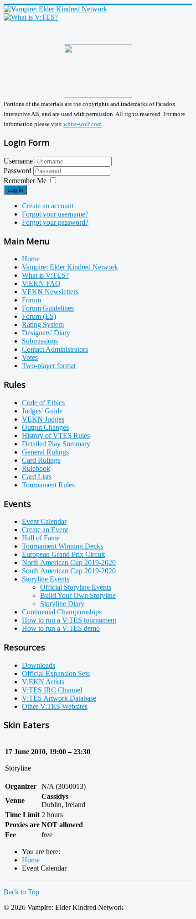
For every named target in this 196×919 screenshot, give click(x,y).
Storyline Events (45, 579)
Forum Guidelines (48, 308)
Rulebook (36, 468)
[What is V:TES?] (31, 17)
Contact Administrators (55, 349)
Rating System (43, 324)
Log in (15, 189)
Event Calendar (44, 521)
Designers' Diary (46, 333)
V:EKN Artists (43, 682)
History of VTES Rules (56, 435)
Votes (30, 357)
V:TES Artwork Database (59, 698)
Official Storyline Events (75, 587)
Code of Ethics (43, 403)
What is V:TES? (45, 275)
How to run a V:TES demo (61, 628)
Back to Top (21, 892)
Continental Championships (62, 612)
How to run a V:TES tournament (69, 620)
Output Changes (45, 427)
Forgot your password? (55, 222)
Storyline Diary (62, 603)
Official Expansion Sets (56, 673)
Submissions (40, 341)
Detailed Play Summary (56, 444)
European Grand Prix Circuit (63, 554)
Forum (31, 300)
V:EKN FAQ (41, 283)
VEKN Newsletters (50, 292)
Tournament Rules (48, 485)
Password (18, 170)
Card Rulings (41, 460)
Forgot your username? (55, 214)
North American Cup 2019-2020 (69, 562)
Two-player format (49, 366)
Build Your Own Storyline (78, 595)
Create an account (47, 206)
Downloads (38, 665)
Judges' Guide (42, 411)
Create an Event (45, 529)
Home (31, 259)
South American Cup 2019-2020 (69, 571)
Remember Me (25, 181)
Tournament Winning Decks (62, 546)
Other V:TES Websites (55, 706)
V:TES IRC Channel (52, 690)
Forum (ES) (39, 316)
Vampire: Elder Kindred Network (70, 267)
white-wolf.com (82, 124)
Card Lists (37, 477)
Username (18, 161)
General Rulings (45, 452)
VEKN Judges (43, 419)
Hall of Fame (41, 538)
